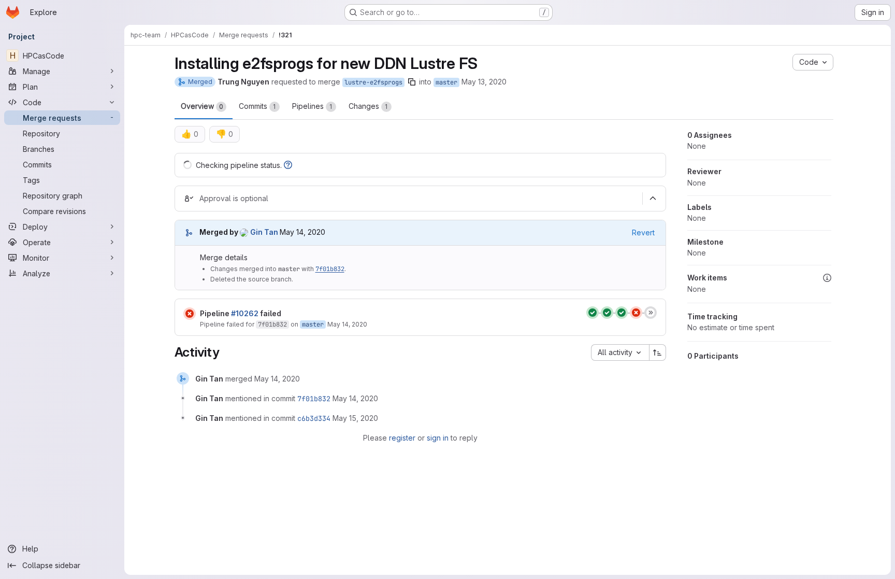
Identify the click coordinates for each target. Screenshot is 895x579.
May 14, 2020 (347, 324)
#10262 (244, 313)
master (446, 82)
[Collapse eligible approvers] (653, 198)
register (402, 437)
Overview (202, 106)
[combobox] (620, 352)
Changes (368, 106)
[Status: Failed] (189, 313)
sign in (438, 437)
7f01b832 (329, 269)
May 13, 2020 (484, 81)
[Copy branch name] (412, 82)
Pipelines (312, 106)
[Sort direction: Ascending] (657, 352)
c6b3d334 (313, 418)
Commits (257, 106)
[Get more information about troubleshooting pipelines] (288, 165)
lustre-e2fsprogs (373, 82)
